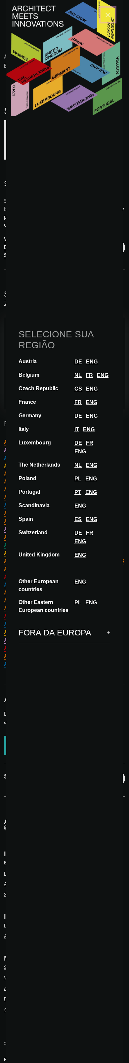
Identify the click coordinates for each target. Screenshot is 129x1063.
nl (78, 375)
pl (77, 478)
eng (92, 361)
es (78, 519)
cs (78, 389)
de (78, 361)
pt (77, 492)
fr (89, 375)
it (76, 429)
